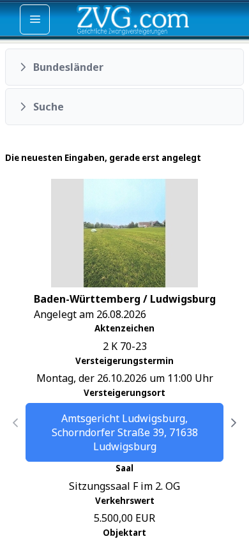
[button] (124, 67)
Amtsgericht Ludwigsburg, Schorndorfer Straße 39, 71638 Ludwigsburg (125, 432)
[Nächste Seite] (233, 423)
